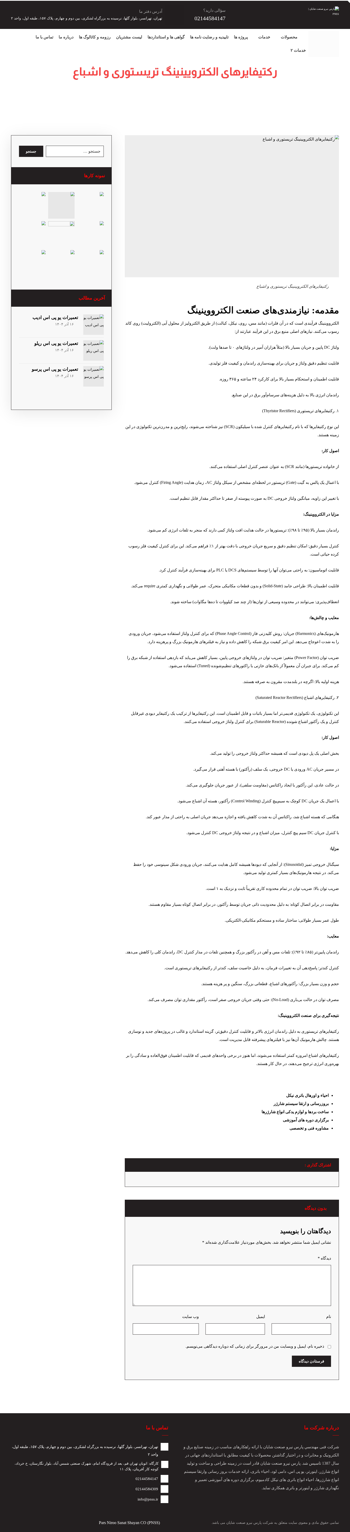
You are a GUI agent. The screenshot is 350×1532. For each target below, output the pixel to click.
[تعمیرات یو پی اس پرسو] (93, 376)
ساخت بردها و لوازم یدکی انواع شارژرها (295, 1112)
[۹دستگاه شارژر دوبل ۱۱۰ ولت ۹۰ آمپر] (61, 205)
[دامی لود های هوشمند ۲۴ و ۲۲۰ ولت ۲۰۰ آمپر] (90, 234)
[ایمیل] (323, 37)
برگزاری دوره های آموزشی (306, 1120)
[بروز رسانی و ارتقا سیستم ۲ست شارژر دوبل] (90, 205)
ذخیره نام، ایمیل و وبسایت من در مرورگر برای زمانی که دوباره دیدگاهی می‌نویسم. (255, 1346)
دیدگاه (324, 1258)
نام (328, 1316)
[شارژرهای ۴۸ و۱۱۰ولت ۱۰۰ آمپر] (32, 263)
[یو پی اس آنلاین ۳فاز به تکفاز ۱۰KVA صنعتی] (32, 234)
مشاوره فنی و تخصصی (309, 1128)
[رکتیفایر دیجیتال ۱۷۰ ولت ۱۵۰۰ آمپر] (61, 263)
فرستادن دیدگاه (311, 1361)
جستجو (31, 151)
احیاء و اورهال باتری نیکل (307, 1095)
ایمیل (260, 1316)
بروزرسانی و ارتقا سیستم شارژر (301, 1103)
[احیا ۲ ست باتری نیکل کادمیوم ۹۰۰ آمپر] (90, 263)
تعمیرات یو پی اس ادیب (55, 317)
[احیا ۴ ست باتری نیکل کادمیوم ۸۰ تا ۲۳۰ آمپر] (61, 234)
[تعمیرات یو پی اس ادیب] (93, 324)
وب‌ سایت (190, 1316)
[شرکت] (334, 37)
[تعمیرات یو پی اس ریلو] (93, 350)
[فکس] (334, 47)
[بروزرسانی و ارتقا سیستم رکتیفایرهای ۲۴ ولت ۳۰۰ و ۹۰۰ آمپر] (32, 205)
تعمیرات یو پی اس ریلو (56, 343)
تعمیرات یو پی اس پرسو (55, 369)
